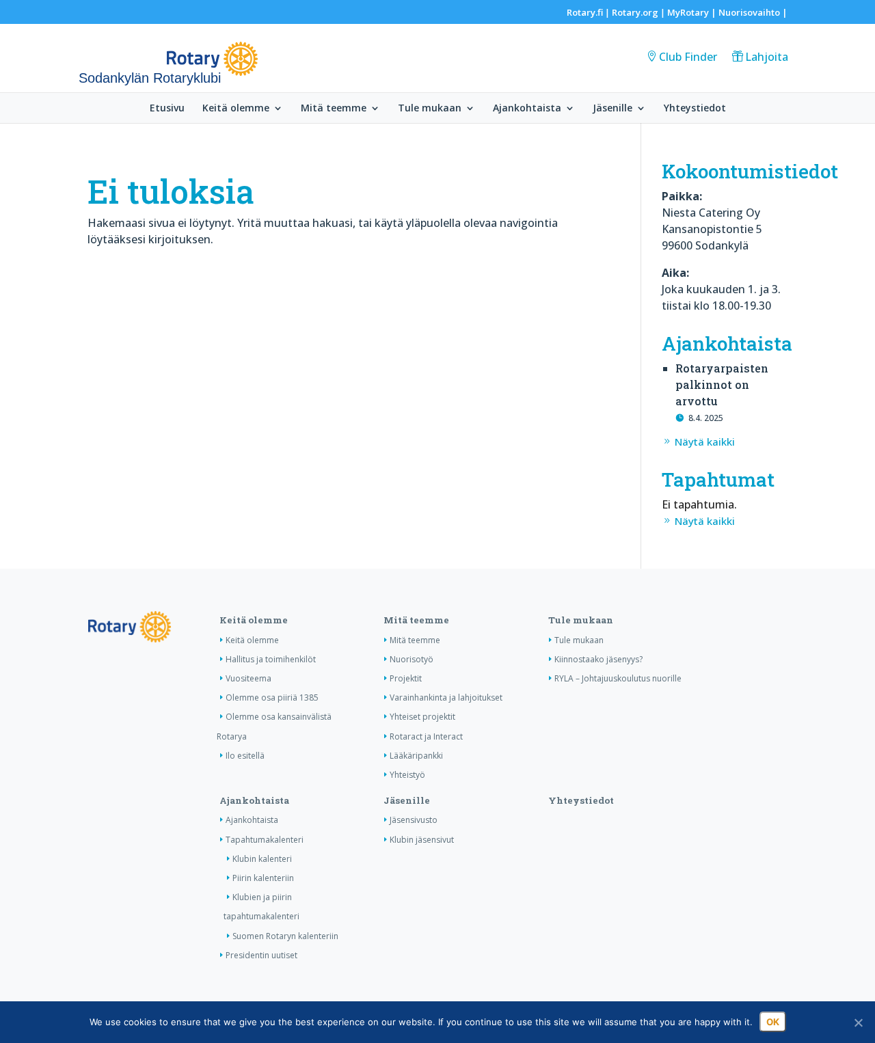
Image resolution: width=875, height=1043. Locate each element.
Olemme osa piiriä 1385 (272, 697)
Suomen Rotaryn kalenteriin (285, 936)
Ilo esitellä (245, 755)
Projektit (406, 678)
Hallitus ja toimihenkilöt (271, 659)
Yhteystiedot (695, 108)
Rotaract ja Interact (426, 736)
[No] (858, 1022)
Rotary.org (635, 12)
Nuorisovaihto (749, 12)
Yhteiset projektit (422, 716)
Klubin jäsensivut (422, 839)
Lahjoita (766, 56)
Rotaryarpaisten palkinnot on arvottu (721, 384)
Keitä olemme (235, 108)
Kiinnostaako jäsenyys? (598, 659)
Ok (772, 1021)
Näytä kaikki (705, 441)
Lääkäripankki (416, 755)
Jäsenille (612, 108)
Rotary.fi (585, 12)
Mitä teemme (333, 108)
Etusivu (167, 108)
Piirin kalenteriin (263, 878)
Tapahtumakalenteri (265, 839)
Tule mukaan (429, 108)
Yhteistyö (407, 775)
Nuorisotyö (411, 659)
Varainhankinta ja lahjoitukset (446, 697)
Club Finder (688, 56)
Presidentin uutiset (261, 955)
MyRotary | (692, 12)
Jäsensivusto (414, 820)
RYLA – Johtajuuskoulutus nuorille (618, 678)
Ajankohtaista (527, 108)
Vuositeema (248, 678)
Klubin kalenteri (262, 859)
